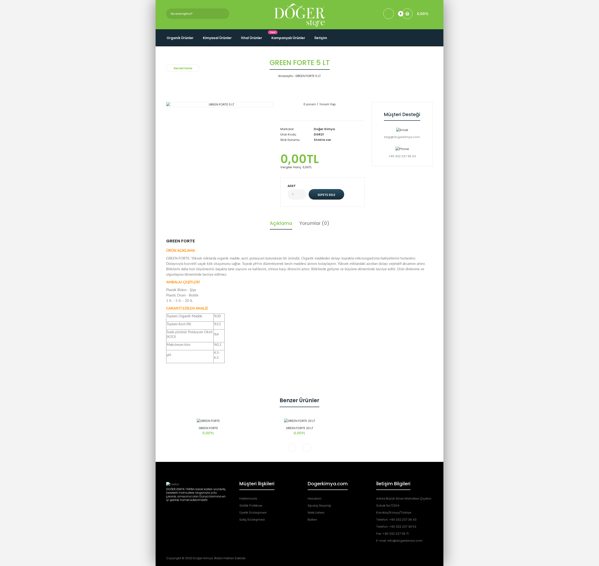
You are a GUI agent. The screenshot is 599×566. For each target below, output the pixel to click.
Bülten (312, 519)
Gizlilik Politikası (250, 505)
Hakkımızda (248, 498)
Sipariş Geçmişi (319, 505)
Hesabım (314, 498)
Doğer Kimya (324, 129)
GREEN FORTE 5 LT (308, 76)
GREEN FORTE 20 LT (299, 428)
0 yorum (309, 104)
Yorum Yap (327, 104)
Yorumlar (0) (314, 223)
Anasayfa (285, 76)
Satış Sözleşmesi (252, 519)
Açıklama (281, 223)
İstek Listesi (316, 512)
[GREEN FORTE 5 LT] (219, 104)
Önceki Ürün (182, 68)
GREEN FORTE (208, 428)
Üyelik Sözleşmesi (253, 512)
